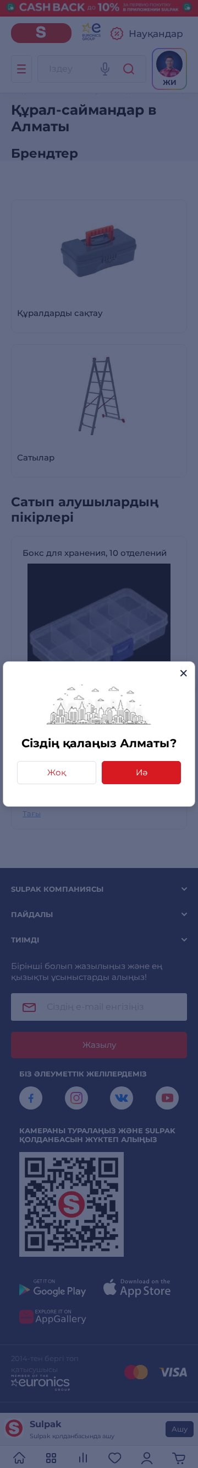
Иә (141, 772)
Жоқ (56, 772)
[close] (183, 673)
